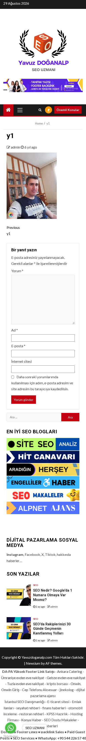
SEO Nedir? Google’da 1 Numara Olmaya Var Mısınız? (52, 595)
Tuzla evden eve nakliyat (25, 684)
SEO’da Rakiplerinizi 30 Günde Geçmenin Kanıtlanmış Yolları (52, 629)
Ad (14, 330)
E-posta (18, 346)
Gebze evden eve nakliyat (66, 678)
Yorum (17, 271)
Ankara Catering (69, 671)
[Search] (40, 110)
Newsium (33, 663)
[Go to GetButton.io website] (11, 736)
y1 (13, 230)
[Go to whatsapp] (10, 727)
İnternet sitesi (21, 361)
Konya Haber (31, 720)
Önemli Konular (67, 110)
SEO (35, 585)
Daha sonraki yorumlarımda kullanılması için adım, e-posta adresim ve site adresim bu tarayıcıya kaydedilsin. (42, 383)
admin (16, 147)
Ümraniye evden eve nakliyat (22, 678)
